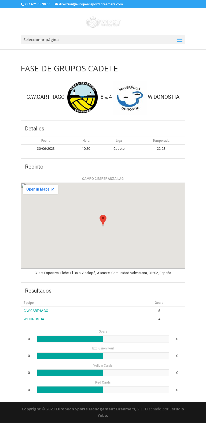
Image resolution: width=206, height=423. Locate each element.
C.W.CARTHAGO (36, 311)
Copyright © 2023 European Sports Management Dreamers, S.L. (83, 408)
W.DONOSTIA (34, 319)
